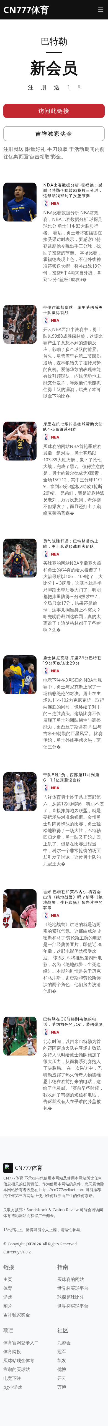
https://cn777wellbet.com (61, 1189)
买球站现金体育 (18, 1360)
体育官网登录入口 (21, 1343)
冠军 (61, 1351)
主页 (7, 1279)
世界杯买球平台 (72, 1288)
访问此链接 (54, 111)
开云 (61, 1378)
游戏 (7, 1297)
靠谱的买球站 (16, 1369)
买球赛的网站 (70, 1279)
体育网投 (12, 1351)
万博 (61, 1387)
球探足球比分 (70, 1297)
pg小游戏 (12, 1387)
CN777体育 (26, 10)
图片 (7, 1306)
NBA (55, 203)
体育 (7, 1288)
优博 (61, 1369)
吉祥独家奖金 (54, 133)
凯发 (61, 1360)
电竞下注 (12, 1378)
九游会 (64, 1343)
